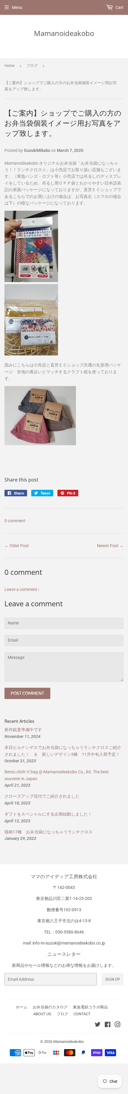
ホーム (21, 1007)
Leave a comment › (21, 589)
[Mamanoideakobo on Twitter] (98, 1025)
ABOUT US (42, 1014)
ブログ (32, 65)
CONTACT (82, 1014)
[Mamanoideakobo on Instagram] (118, 1025)
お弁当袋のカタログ (50, 1007)
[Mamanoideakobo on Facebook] (107, 1025)
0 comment (14, 520)
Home (9, 65)
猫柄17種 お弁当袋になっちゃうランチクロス (48, 831)
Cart (119, 7)
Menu (17, 7)
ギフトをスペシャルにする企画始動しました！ (48, 814)
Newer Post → (110, 545)
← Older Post (16, 545)
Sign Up (112, 979)
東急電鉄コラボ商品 (90, 1007)
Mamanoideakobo (64, 33)
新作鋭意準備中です (23, 729)
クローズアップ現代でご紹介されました (41, 796)
